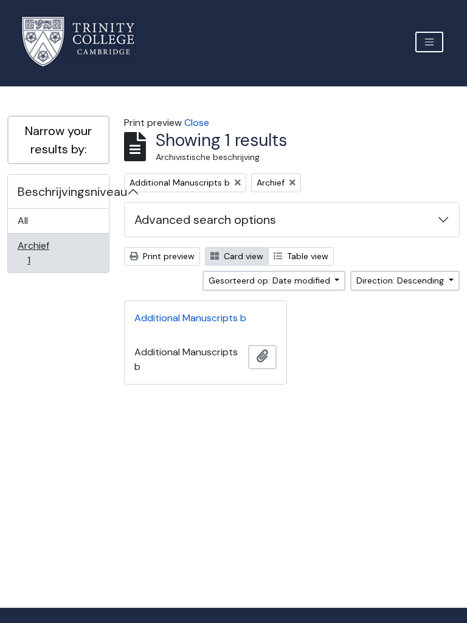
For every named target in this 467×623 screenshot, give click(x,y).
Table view (306, 256)
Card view (242, 256)
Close (196, 122)
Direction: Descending (401, 280)
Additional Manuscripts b (190, 318)
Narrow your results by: (58, 140)
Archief (37, 252)
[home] (85, 41)
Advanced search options (205, 220)
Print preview (167, 256)
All (23, 220)
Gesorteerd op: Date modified (271, 280)
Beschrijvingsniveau (63, 192)
